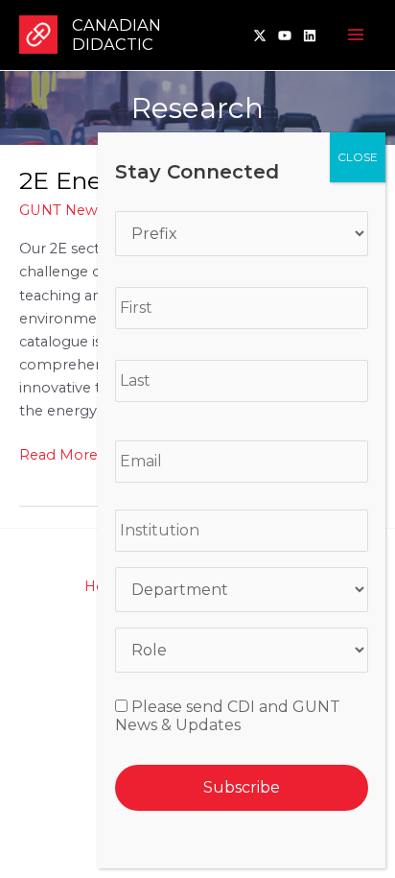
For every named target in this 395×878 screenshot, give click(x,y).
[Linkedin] (309, 35)
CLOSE (357, 157)
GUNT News (62, 210)
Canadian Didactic (116, 34)
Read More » (63, 455)
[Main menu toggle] (356, 35)
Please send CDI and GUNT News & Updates (227, 716)
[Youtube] (284, 35)
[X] (260, 35)
